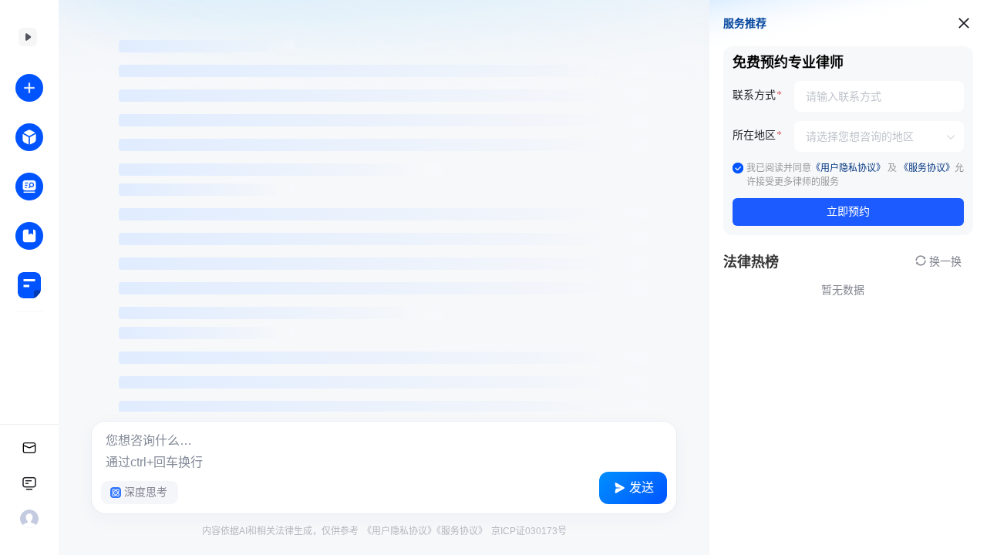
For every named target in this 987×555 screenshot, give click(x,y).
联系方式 (754, 95)
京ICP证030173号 (528, 531)
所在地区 (754, 135)
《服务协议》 (461, 531)
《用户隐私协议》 (399, 531)
